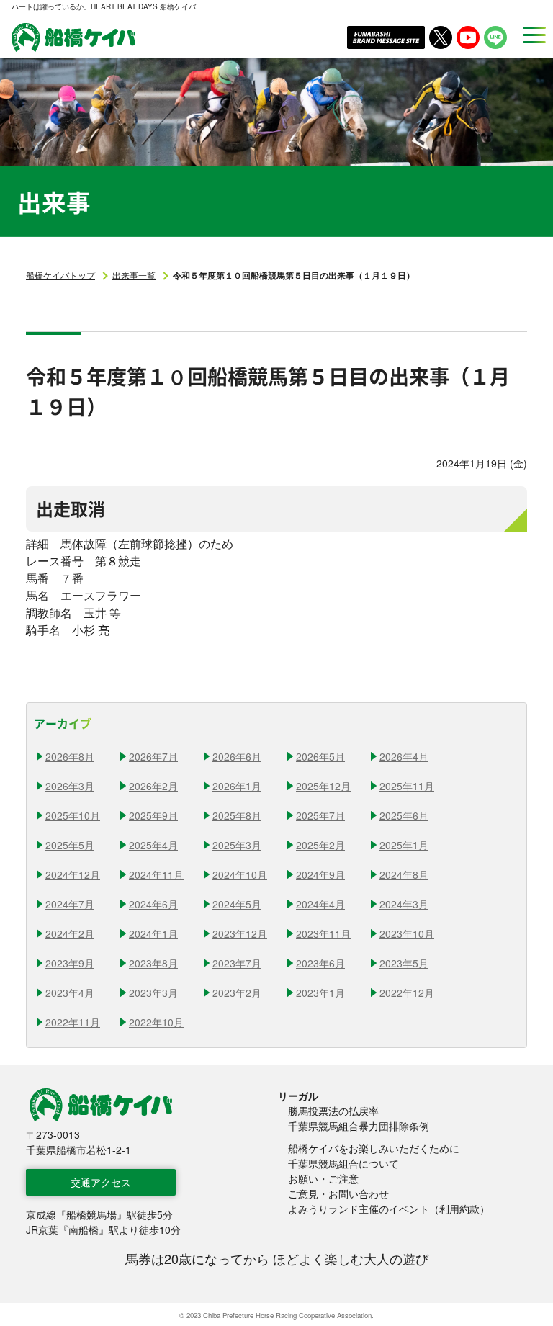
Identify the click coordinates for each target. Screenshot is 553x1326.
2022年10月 (156, 1022)
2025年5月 (69, 845)
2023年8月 (153, 963)
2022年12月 (406, 992)
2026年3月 (69, 786)
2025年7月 (320, 815)
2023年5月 (403, 963)
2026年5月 (320, 756)
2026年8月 (69, 756)
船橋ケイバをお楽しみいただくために (373, 1148)
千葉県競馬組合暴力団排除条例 (358, 1126)
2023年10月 (406, 933)
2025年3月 (236, 845)
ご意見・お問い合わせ (338, 1193)
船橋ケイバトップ (60, 275)
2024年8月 (403, 874)
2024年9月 (320, 874)
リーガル (298, 1095)
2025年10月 (72, 815)
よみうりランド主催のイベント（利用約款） (389, 1208)
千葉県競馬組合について (343, 1163)
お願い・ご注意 (323, 1178)
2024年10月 (239, 874)
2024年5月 (236, 904)
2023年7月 (236, 963)
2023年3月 (153, 992)
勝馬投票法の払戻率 (333, 1110)
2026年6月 (236, 756)
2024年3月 (403, 904)
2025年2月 (320, 845)
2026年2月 (153, 786)
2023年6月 (320, 963)
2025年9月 (153, 815)
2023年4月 (69, 992)
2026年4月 (403, 756)
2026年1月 (236, 786)
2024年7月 (69, 904)
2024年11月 (156, 874)
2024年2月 (69, 933)
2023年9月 (69, 963)
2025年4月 (153, 845)
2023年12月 (239, 933)
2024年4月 (320, 904)
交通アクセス (101, 1182)
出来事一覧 (134, 275)
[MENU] (529, 34)
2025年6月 (403, 815)
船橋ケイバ (73, 37)
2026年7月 (153, 756)
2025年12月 (323, 786)
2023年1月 (320, 992)
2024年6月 (153, 904)
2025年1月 (403, 845)
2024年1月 (153, 933)
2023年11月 (323, 933)
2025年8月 (236, 815)
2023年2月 (236, 992)
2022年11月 (72, 1022)
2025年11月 (406, 786)
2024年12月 (72, 874)
